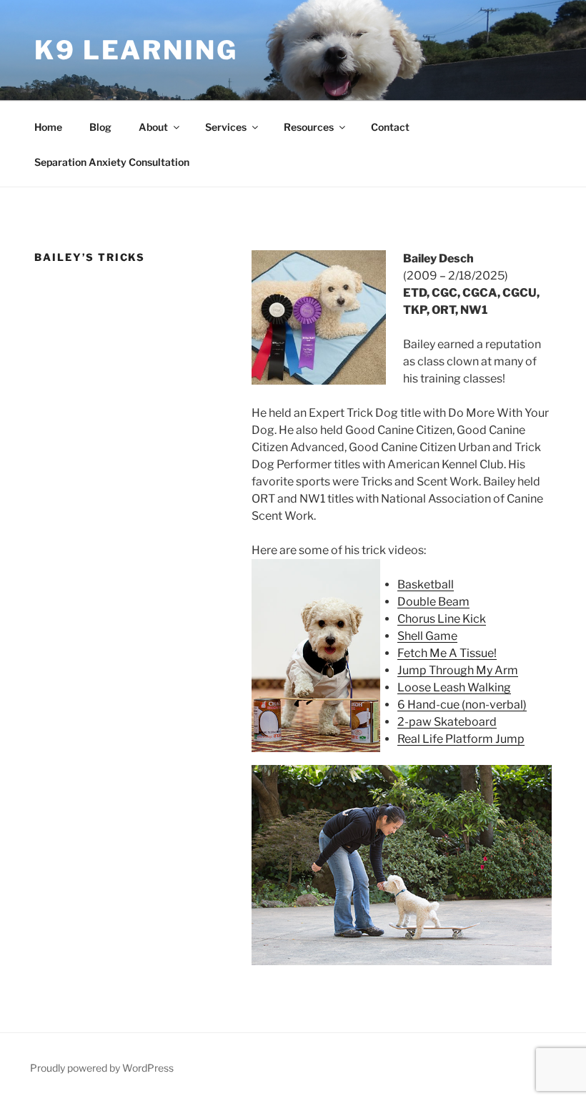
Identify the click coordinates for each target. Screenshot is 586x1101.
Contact (390, 127)
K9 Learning (136, 50)
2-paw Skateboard (447, 722)
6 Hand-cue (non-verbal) (462, 704)
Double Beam (433, 601)
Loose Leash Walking (454, 687)
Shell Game (427, 636)
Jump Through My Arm (457, 670)
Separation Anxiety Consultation (111, 162)
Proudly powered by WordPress (102, 1068)
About (153, 127)
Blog (100, 127)
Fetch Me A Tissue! (447, 653)
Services (226, 127)
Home (48, 127)
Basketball (425, 584)
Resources (309, 127)
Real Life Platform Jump (461, 739)
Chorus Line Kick (441, 619)
